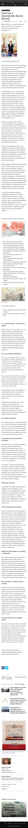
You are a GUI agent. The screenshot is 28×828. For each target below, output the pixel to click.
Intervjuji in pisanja (6, 8)
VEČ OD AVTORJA (19, 684)
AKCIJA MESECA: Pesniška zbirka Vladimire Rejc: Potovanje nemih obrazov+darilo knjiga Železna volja (18, 691)
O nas (5, 823)
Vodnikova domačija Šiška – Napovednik (7, 678)
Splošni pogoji (18, 823)
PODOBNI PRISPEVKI (7, 684)
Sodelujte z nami (5, 786)
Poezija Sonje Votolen (20, 677)
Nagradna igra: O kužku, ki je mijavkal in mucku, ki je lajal (12, 813)
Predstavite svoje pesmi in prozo (9, 784)
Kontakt (23, 823)
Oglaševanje (4, 789)
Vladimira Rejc (7, 21)
